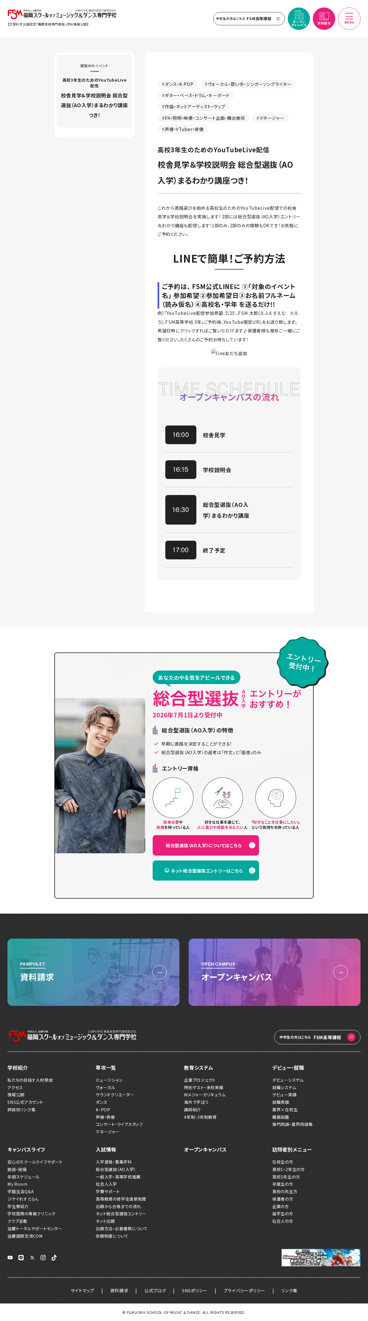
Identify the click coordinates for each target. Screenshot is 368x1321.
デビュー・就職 (288, 1067)
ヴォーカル (105, 1087)
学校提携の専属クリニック (31, 1213)
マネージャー (108, 1131)
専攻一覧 (106, 1067)
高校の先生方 (285, 1191)
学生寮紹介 (18, 1206)
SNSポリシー (195, 1290)
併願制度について (112, 1236)
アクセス (15, 1087)
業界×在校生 (285, 1109)
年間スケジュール (23, 1176)
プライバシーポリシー (245, 1290)
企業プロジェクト (200, 1080)
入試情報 (106, 1149)
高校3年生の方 (286, 1176)
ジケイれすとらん (23, 1199)
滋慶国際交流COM (25, 1236)
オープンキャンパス (205, 1149)
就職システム (284, 1087)
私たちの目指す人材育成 (30, 1080)
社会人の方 (282, 1221)
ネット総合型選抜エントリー (121, 1213)
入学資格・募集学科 (114, 1162)
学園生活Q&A (20, 1191)
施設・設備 (17, 1169)
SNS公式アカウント (25, 1102)
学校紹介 (17, 1067)
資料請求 (119, 1290)
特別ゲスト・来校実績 (203, 1087)
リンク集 (289, 1290)
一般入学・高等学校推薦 (118, 1176)
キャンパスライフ (26, 1149)
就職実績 (280, 1102)
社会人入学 (106, 1184)
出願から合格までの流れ (118, 1206)
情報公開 (15, 1094)
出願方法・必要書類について (122, 1228)
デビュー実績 (284, 1094)
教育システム (198, 1067)
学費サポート (108, 1191)
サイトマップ (83, 1290)
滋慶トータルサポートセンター (34, 1228)
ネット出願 (105, 1221)
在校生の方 (282, 1162)
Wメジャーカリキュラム (204, 1094)
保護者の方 (282, 1199)
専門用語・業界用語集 (292, 1124)
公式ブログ (155, 1290)
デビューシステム (288, 1080)
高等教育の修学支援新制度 (121, 1199)
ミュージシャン (109, 1080)
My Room (17, 1184)
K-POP (103, 1109)
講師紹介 (192, 1109)
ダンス (101, 1102)
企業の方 (280, 1206)
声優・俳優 (105, 1117)
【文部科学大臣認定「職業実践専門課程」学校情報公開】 (48, 24)
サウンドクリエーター (115, 1094)
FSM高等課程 (243, 18)
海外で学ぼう (196, 1102)
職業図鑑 (280, 1117)
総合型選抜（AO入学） (116, 1169)
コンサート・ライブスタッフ (119, 1124)
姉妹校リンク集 (21, 1109)
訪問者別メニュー (292, 1149)
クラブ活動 (17, 1221)
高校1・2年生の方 (288, 1169)
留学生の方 (282, 1213)
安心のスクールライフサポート (35, 1162)
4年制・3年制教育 (200, 1117)
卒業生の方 (282, 1184)
